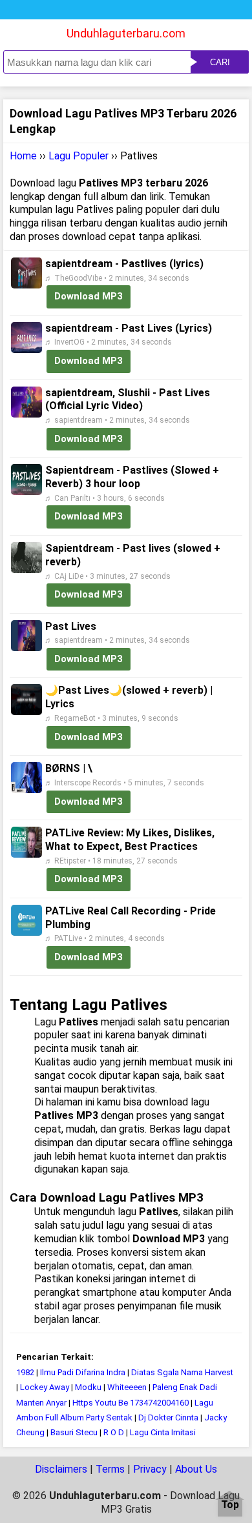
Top (230, 1505)
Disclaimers (61, 1469)
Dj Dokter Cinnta (168, 1417)
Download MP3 (88, 296)
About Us (196, 1469)
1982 (25, 1372)
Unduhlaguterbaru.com (126, 33)
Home (23, 156)
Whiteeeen (127, 1387)
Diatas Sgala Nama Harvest (182, 1372)
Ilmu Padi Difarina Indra (82, 1372)
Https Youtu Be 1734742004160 (130, 1402)
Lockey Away (44, 1387)
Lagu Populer (78, 156)
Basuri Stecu (74, 1432)
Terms (110, 1469)
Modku (88, 1387)
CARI (220, 62)
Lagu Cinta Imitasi (163, 1432)
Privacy (150, 1469)
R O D (113, 1432)
